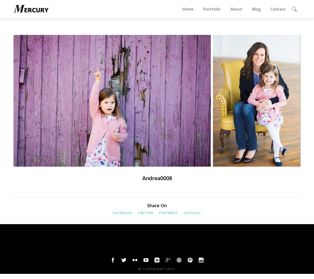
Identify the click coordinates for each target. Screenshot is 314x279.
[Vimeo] (157, 261)
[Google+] (168, 261)
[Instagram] (201, 261)
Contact (278, 9)
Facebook (122, 213)
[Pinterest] (190, 261)
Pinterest (168, 213)
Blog (256, 9)
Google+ (192, 213)
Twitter (145, 213)
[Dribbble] (179, 261)
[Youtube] (146, 261)
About (236, 9)
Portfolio (212, 9)
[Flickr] (134, 261)
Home (188, 9)
